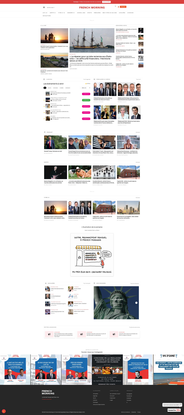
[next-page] (136, 303)
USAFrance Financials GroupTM (58, 303)
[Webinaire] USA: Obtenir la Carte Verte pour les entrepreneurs (129, 122)
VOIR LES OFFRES (106, 1)
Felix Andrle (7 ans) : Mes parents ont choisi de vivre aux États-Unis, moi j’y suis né (103, 152)
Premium (123, 6)
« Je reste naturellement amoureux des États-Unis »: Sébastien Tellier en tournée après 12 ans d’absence (126, 37)
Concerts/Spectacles (122, 32)
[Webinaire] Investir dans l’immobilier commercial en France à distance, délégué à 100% (104, 122)
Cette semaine (55, 87)
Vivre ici (43, 44)
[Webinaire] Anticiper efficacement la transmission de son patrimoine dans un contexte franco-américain (129, 99)
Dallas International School (57, 288)
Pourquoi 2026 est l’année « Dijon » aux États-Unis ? (125, 43)
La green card (117, 299)
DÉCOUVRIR (116, 305)
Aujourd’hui (49, 87)
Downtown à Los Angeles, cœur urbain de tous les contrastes (127, 217)
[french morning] (92, 8)
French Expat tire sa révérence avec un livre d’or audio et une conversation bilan (79, 152)
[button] (115, 6)
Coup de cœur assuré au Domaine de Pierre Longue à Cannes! (128, 334)
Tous (45, 87)
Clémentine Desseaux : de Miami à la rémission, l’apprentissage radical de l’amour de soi (127, 152)
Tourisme (43, 69)
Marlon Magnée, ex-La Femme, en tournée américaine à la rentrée (126, 29)
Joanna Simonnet (45, 49)
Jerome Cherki (77, 288)
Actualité (72, 54)
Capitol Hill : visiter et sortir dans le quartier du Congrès (124, 64)
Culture (118, 60)
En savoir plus (86, 93)
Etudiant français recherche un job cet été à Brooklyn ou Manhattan (96, 334)
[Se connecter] (118, 6)
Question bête (120, 46)
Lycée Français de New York (57, 311)
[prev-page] (96, 303)
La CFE (75, 296)
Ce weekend (61, 87)
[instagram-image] (15, 369)
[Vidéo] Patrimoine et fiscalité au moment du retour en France (126, 50)
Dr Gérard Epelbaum (56, 296)
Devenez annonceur (47, 399)
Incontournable (67, 87)
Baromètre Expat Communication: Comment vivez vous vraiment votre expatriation (54, 217)
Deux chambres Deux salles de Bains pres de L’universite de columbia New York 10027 (63, 335)
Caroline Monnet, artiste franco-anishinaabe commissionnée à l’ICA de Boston (125, 58)
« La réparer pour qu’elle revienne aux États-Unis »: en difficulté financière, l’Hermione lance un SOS (91, 58)
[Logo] (66, 392)
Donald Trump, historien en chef (53, 151)
